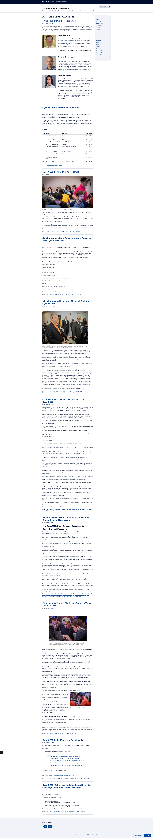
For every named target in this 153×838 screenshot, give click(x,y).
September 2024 (99, 25)
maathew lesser (81, 509)
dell (73, 595)
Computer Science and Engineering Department (62, 391)
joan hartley (69, 509)
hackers (75, 294)
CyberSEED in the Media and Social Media (62, 740)
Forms (86, 10)
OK (147, 835)
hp (85, 595)
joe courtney (74, 509)
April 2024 (98, 29)
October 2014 (99, 57)
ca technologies (54, 593)
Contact (92, 10)
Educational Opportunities (72, 10)
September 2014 (99, 59)
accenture (49, 593)
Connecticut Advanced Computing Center (55, 8)
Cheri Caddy (71, 593)
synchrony (72, 231)
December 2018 (99, 52)
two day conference (74, 596)
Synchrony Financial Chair (69, 392)
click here (67, 388)
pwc (52, 596)
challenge (66, 593)
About (48, 10)
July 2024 (98, 27)
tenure (74, 101)
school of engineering (68, 101)
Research (54, 10)
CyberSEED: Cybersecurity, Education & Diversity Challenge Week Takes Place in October (66, 786)
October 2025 (99, 19)
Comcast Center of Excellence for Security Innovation (63, 811)
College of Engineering (47, 6)
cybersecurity (59, 595)
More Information (138, 835)
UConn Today (45, 613)
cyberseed (60, 165)
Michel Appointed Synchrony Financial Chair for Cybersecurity (65, 302)
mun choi (86, 509)
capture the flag (50, 231)
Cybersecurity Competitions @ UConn (60, 107)
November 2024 (99, 23)
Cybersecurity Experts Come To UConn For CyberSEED (63, 400)
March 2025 (98, 21)
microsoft (49, 596)
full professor (55, 101)
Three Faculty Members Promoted (59, 21)
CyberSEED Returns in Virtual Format (60, 172)
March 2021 (98, 48)
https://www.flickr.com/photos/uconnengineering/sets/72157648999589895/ (58, 775)
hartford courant (76, 778)
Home (43, 10)
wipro (80, 596)
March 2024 (98, 32)
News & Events (61, 10)
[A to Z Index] (109, 2)
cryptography (66, 294)
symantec (68, 596)
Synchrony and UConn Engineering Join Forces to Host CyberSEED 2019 (66, 239)
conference (60, 294)
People (81, 10)
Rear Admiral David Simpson (59, 596)
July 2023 (98, 42)
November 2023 (99, 36)
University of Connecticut (66, 40)
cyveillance (69, 595)
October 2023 (99, 38)
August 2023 (98, 40)
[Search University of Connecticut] (107, 2)
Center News (49, 101)
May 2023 (98, 46)
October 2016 (99, 54)
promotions (60, 101)
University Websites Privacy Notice (91, 834)
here (45, 770)
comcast (54, 509)
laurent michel (56, 392)
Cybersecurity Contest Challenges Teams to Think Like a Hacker (66, 604)
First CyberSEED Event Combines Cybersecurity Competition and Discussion (65, 518)
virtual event (77, 231)
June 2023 (98, 44)
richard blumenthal (51, 510)
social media (86, 778)
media (82, 778)
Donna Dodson (78, 595)
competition (54, 165)
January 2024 (99, 34)
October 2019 (99, 50)
